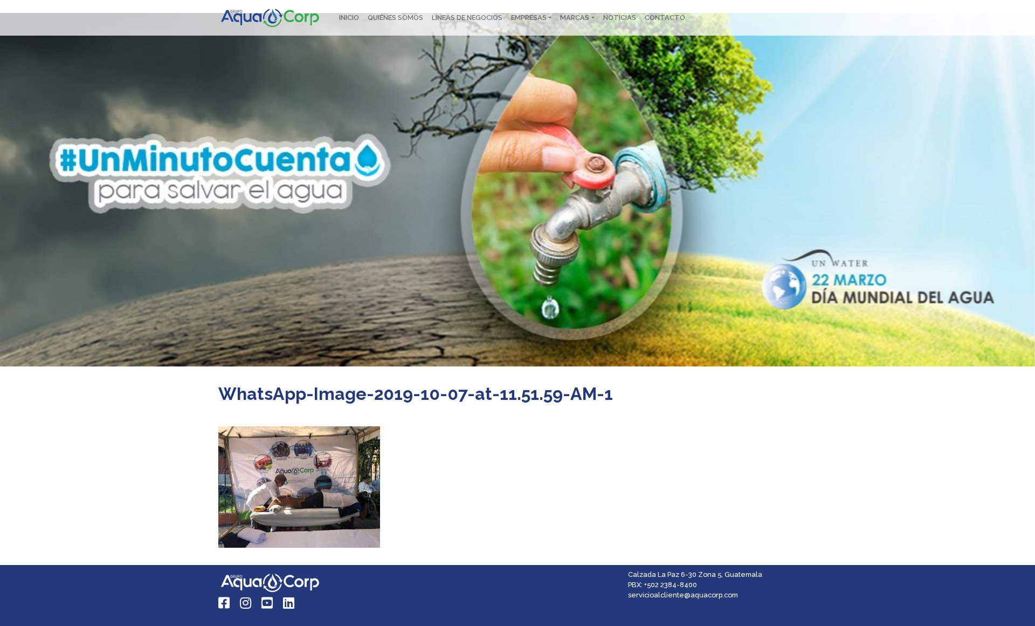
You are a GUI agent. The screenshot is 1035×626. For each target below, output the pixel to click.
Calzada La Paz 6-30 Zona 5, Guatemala (695, 574)
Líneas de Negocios (467, 17)
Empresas (529, 17)
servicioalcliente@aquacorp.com (683, 595)
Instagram (246, 602)
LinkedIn (289, 602)
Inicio (349, 17)
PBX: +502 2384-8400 (662, 585)
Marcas (574, 17)
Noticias (619, 17)
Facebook (224, 602)
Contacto (665, 17)
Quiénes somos (395, 17)
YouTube (267, 602)
